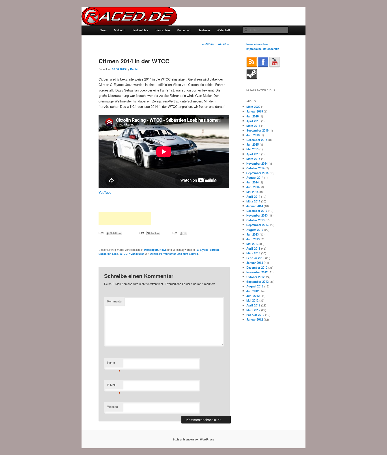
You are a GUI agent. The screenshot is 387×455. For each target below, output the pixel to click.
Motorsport (184, 30)
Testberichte (140, 30)
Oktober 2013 (255, 220)
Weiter (223, 44)
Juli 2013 (252, 234)
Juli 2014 (252, 182)
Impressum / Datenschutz (262, 49)
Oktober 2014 (255, 168)
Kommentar (114, 301)
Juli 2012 (252, 291)
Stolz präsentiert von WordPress (193, 439)
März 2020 (253, 106)
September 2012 (257, 281)
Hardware (204, 30)
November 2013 (257, 215)
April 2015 (253, 154)
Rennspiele (162, 30)
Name (113, 363)
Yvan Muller (136, 254)
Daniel (134, 69)
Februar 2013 (255, 258)
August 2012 (254, 286)
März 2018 (253, 125)
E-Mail (113, 386)
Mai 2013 (252, 244)
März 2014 (253, 201)
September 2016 (257, 130)
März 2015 (253, 159)
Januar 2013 (254, 262)
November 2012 (257, 272)
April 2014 (253, 196)
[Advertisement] (125, 218)
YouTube (105, 192)
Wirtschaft (223, 30)
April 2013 (253, 248)
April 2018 (253, 121)
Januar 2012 (254, 319)
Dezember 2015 (256, 140)
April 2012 (253, 305)
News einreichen (257, 44)
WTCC (124, 254)
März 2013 (253, 253)
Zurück (208, 44)
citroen (214, 250)
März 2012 (253, 310)
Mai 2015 (252, 149)
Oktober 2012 (255, 277)
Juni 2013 (253, 239)
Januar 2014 (254, 206)
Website (112, 406)
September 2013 (257, 225)
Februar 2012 (255, 315)
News (103, 30)
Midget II (119, 30)
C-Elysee (203, 250)
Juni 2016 (253, 135)
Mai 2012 (252, 300)
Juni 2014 (253, 187)
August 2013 (254, 230)
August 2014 (254, 177)
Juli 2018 (252, 116)
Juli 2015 (252, 144)
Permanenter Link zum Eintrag (178, 254)
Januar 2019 (254, 111)
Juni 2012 (253, 295)
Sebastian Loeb (108, 254)
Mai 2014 (252, 192)
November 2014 (257, 163)
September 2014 (257, 173)
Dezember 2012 (256, 267)
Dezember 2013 (256, 210)
